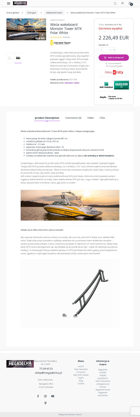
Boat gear (31, 12)
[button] (115, 3)
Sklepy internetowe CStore (70, 414)
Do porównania (114, 63)
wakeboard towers (54, 12)
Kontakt (102, 372)
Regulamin (102, 369)
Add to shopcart (116, 57)
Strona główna (12, 12)
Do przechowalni (116, 66)
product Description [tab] (47, 117)
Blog (81, 380)
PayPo (81, 377)
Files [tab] (102, 117)
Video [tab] (90, 117)
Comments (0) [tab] (73, 117)
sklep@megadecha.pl (46, 373)
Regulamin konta (103, 389)
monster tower (72, 82)
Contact (81, 383)
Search (81, 366)
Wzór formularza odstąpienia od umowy (103, 384)
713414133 (46, 368)
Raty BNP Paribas (81, 375)
